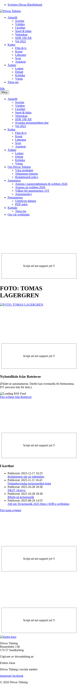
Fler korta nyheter (10, 510)
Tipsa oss (13, 82)
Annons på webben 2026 (30, 187)
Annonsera (14, 180)
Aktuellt (12, 17)
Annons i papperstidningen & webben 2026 (41, 183)
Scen (18, 58)
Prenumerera (15, 197)
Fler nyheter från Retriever (16, 397)
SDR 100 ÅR (23, 37)
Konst (18, 51)
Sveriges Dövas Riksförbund (25, 4)
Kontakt (12, 207)
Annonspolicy (23, 194)
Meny (5, 92)
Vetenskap (21, 34)
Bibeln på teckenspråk (21, 497)
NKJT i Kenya (16, 490)
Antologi (20, 61)
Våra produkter (24, 170)
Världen (20, 24)
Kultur (11, 44)
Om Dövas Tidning (19, 166)
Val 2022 (20, 41)
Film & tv (21, 48)
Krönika (20, 75)
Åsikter (12, 65)
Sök (2, 88)
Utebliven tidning (25, 200)
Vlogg (19, 78)
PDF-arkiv (21, 204)
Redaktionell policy (26, 177)
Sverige (19, 20)
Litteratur (20, 54)
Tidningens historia (26, 173)
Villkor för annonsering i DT (32, 190)
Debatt (19, 71)
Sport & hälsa (23, 31)
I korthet (20, 27)
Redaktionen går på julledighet (26, 476)
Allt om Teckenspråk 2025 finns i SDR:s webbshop (38, 503)
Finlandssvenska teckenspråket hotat (29, 483)
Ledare (19, 68)
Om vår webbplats (19, 214)
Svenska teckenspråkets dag (31, 122)
